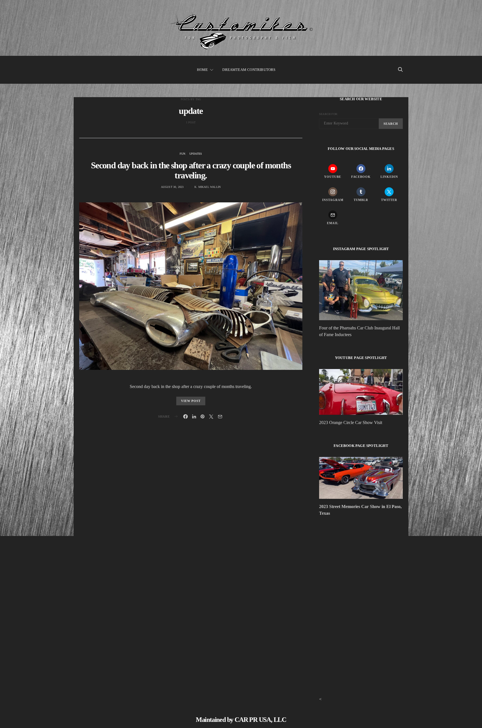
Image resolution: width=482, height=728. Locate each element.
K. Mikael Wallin (207, 186)
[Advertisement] (361, 569)
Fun (182, 153)
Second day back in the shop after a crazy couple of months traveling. (191, 170)
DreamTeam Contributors (248, 70)
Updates (195, 153)
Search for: (328, 114)
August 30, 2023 (172, 186)
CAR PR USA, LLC (260, 719)
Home (202, 70)
